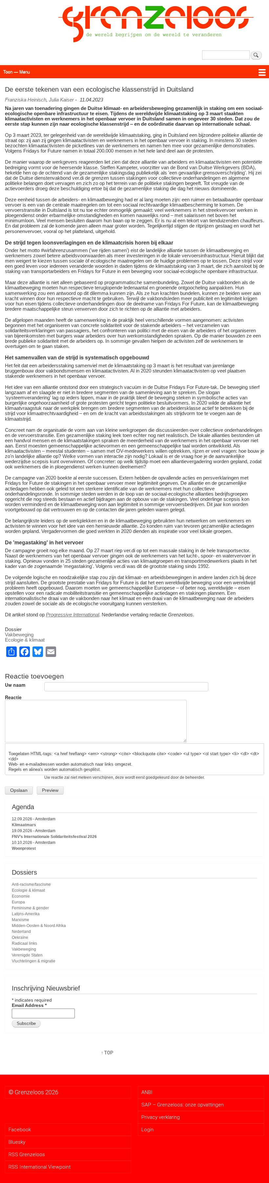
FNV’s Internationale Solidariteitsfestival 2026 (54, 836)
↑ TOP (107, 1052)
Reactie (13, 697)
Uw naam (15, 684)
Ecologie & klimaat (25, 640)
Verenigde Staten (27, 955)
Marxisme (20, 920)
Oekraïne (20, 937)
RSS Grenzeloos (27, 1154)
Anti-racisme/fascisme (31, 884)
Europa (18, 902)
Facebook (20, 1130)
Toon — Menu (16, 71)
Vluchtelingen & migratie (33, 961)
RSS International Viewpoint (40, 1167)
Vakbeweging (19, 634)
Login (147, 1130)
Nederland (21, 931)
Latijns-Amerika (26, 914)
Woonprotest (24, 848)
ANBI (147, 1092)
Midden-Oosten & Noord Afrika (39, 925)
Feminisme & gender (30, 908)
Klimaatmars (24, 825)
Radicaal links (24, 943)
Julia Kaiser (61, 99)
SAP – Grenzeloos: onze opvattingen (182, 1105)
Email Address (29, 1005)
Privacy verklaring (160, 1117)
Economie (21, 896)
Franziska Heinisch (25, 99)
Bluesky (17, 1142)
